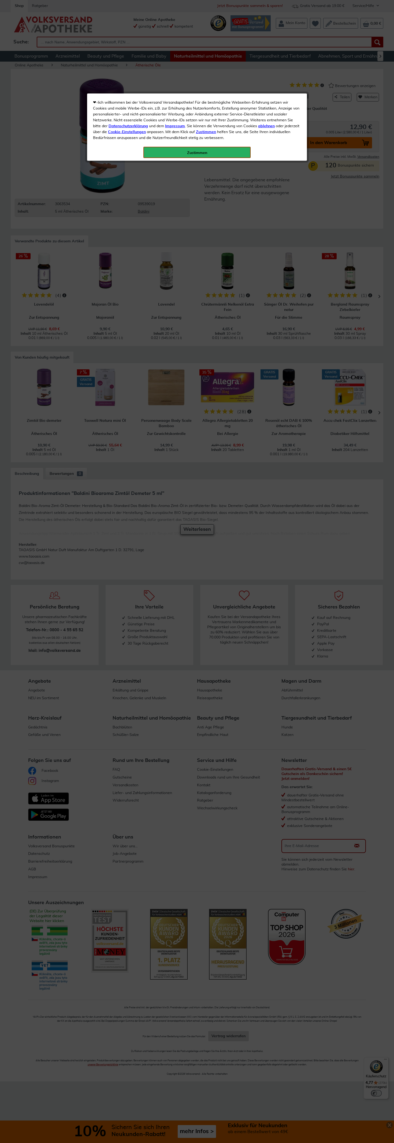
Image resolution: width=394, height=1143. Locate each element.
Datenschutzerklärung (128, 126)
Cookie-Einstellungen (127, 132)
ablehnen (266, 126)
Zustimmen (206, 132)
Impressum (175, 126)
